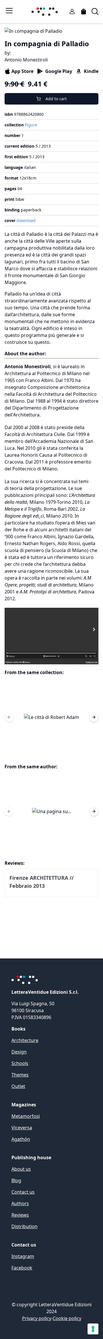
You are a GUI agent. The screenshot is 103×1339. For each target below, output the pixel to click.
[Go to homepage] (45, 11)
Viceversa (21, 1127)
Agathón (20, 1139)
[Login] (72, 11)
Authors (20, 1203)
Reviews (20, 1215)
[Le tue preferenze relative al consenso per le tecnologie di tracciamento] (93, 1328)
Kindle (91, 71)
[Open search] (95, 11)
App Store (22, 71)
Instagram (22, 1256)
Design (19, 1052)
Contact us (23, 1192)
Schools (19, 1063)
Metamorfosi (25, 1116)
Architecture (24, 1040)
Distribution (24, 1226)
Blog (16, 1180)
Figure (31, 125)
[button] (51, 717)
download (26, 220)
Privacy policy (36, 1318)
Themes (20, 1075)
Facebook (21, 1268)
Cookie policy (67, 1318)
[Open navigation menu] (9, 10)
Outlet (18, 1086)
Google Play (58, 71)
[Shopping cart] (83, 11)
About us (21, 1169)
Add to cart (56, 98)
